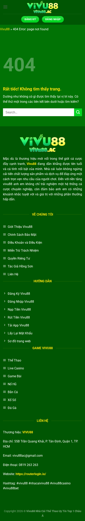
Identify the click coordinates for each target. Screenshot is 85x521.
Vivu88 (5, 29)
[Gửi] (78, 112)
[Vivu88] (42, 7)
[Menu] (5, 7)
